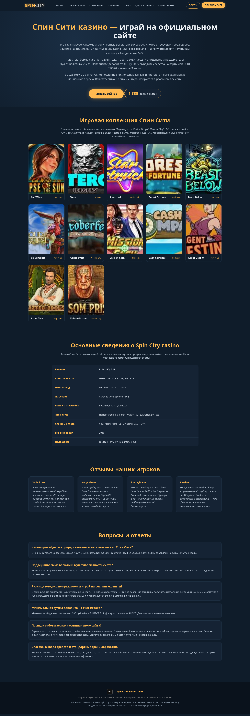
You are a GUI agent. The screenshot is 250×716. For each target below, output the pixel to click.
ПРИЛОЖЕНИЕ (78, 5)
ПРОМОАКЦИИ (166, 5)
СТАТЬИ (127, 5)
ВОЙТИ (193, 5)
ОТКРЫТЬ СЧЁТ (213, 5)
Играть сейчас (106, 94)
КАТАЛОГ (61, 5)
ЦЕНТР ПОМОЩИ (144, 5)
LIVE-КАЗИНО (96, 5)
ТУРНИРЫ (113, 5)
